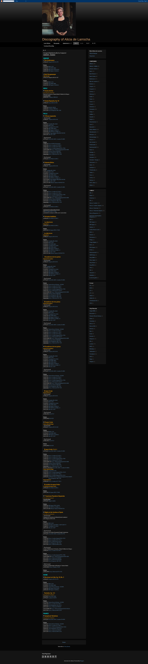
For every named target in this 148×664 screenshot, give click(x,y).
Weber (91, 185)
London (91, 343)
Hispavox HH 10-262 (53, 427)
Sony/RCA (92, 265)
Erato (91, 333)
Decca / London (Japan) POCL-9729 (57, 538)
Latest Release (47, 43)
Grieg (91, 111)
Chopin (91, 86)
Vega (91, 359)
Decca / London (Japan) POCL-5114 (57, 475)
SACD (91, 295)
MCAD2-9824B (52, 107)
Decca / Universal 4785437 (55, 630)
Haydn (91, 119)
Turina (91, 177)
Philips (91, 239)
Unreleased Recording (49, 46)
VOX (91, 356)
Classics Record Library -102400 (56, 284)
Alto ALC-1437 (52, 134)
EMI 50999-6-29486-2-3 (54, 250)
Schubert (92, 157)
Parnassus (92, 237)
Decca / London (93, 203)
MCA (91, 232)
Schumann (92, 162)
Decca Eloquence (94, 213)
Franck (91, 104)
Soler (91, 165)
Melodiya (92, 348)
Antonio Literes (93, 68)
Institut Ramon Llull (94, 229)
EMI (90, 219)
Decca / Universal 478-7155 (55, 154)
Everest (91, 336)
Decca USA (92, 326)
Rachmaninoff (93, 147)
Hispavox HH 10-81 (53, 395)
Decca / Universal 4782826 (55, 558)
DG (90, 200)
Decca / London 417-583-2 (55, 603)
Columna (92, 198)
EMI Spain (92, 224)
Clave (91, 318)
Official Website (93, 53)
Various (91, 180)
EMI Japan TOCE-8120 (54, 69)
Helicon (91, 227)
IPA (90, 341)
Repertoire (92, 56)
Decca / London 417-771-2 (55, 540)
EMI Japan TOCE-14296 (54, 505)
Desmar (91, 328)
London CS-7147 (52, 470)
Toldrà (91, 172)
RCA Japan (92, 247)
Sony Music (92, 262)
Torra (91, 175)
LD (90, 290)
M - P (87, 43)
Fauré (91, 101)
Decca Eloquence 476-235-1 (55, 605)
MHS (91, 346)
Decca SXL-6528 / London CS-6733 (56, 533)
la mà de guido (93, 277)
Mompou (92, 134)
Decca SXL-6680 (52, 596)
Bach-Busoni (93, 73)
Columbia (92, 321)
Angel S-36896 (52, 501)
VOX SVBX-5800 (52, 68)
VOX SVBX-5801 (52, 244)
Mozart (91, 139)
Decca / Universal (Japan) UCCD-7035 (57, 627)
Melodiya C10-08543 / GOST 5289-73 (57, 524)
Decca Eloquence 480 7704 (55, 543)
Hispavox (92, 338)
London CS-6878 (52, 597)
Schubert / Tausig (94, 159)
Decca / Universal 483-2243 (55, 544)
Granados (92, 109)
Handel (91, 116)
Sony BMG (92, 257)
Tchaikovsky (92, 170)
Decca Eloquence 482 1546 (55, 110)
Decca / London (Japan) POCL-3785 (57, 555)
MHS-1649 (51, 523)
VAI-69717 (51, 414)
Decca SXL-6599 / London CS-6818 (56, 619)
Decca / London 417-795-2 (55, 332)
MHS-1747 (51, 431)
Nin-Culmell (92, 142)
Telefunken (92, 351)
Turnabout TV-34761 (53, 526)
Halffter (91, 114)
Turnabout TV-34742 (53, 127)
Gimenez (92, 106)
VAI (90, 270)
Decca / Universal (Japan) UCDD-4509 (60, 556)
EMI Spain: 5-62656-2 (54, 71)
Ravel (91, 149)
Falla (91, 99)
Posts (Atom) (67, 646)
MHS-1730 (51, 66)
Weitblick (92, 275)
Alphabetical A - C (67, 43)
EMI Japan (92, 222)
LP (90, 293)
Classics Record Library (95, 316)
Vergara (91, 361)
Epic (91, 331)
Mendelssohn (93, 132)
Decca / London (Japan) (95, 205)
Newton (91, 234)
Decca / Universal (94, 208)
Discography (56, 43)
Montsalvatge (93, 137)
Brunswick (92, 313)
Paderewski (92, 144)
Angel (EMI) (92, 311)
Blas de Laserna (94, 81)
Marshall (92, 127)
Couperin (92, 89)
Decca (91, 323)
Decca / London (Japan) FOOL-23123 (57, 472)
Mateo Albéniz (93, 129)
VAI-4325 (51, 418)
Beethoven (92, 78)
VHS (91, 303)
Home (64, 642)
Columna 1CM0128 (53, 108)
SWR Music (92, 255)
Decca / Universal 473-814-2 (55, 541)
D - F (76, 43)
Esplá (91, 96)
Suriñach (92, 167)
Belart (91, 195)
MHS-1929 (51, 125)
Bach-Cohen (93, 76)
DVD (91, 288)
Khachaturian (93, 121)
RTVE (91, 250)
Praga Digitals (93, 242)
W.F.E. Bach (92, 182)
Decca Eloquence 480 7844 (55, 561)
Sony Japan (92, 260)
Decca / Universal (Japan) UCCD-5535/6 (60, 608)
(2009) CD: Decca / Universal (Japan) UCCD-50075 (60, 476)
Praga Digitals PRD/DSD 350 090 (57, 133)
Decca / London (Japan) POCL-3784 (57, 148)
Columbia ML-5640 (53, 241)
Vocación (92, 272)
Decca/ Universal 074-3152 (55, 571)
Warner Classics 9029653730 (57, 182)
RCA (91, 244)
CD (90, 285)
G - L (82, 43)
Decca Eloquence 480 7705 (55, 296)
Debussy (92, 94)
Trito (91, 267)
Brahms (91, 84)
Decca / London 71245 (54, 567)
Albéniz (91, 63)
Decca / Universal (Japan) (96, 210)
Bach (91, 71)
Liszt (91, 124)
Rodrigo (91, 152)
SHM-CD (92, 298)
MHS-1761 (51, 82)
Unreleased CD (93, 300)
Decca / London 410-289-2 (55, 550)
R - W (93, 43)
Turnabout (92, 354)
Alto (90, 192)
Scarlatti (92, 154)
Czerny (91, 91)
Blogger (82, 660)
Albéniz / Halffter (94, 66)
